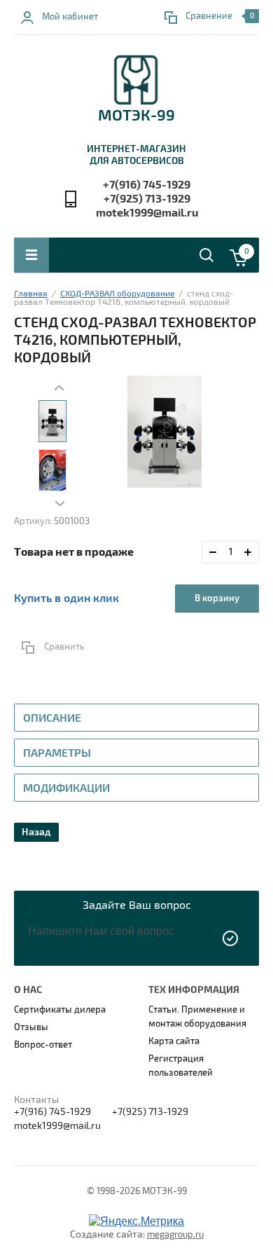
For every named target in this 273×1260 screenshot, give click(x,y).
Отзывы (31, 1027)
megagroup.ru (175, 1234)
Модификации (66, 788)
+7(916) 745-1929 (146, 185)
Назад (36, 832)
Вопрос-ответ (43, 1044)
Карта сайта (174, 1041)
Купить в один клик (66, 598)
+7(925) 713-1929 (147, 199)
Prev (60, 388)
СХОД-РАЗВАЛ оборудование (117, 294)
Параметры (57, 753)
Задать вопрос (231, 938)
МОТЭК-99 (136, 115)
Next (60, 503)
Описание (52, 718)
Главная (31, 294)
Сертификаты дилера (60, 1009)
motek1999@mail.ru (147, 213)
